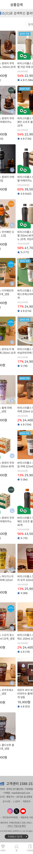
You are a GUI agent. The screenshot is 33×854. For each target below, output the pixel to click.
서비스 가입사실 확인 (16, 826)
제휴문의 (27, 801)
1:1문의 (16, 801)
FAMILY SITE (15, 836)
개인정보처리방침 (10, 817)
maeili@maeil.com (21, 793)
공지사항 (6, 801)
